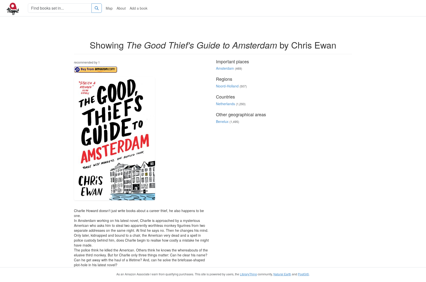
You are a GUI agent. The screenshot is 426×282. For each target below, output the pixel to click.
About (121, 8)
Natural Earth (282, 274)
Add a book (138, 8)
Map (109, 8)
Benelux (222, 121)
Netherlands (225, 103)
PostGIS (303, 274)
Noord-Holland (227, 85)
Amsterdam (225, 68)
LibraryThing (248, 274)
